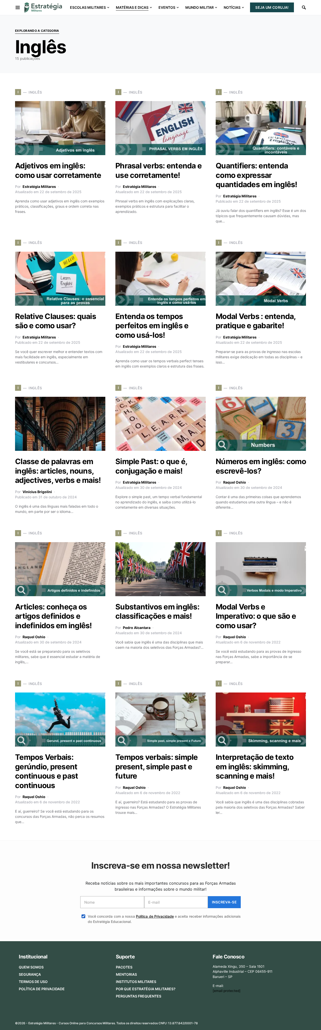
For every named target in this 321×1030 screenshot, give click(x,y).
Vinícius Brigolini (37, 492)
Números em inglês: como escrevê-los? (261, 466)
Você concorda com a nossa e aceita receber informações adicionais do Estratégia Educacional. (164, 919)
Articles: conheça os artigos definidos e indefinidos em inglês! (53, 616)
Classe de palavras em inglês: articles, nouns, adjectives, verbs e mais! (58, 471)
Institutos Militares (136, 981)
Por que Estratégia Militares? (146, 989)
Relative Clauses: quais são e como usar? (55, 321)
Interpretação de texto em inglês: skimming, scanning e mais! (255, 766)
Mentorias (126, 974)
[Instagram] (279, 1021)
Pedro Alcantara (136, 627)
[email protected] (226, 991)
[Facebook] (263, 1021)
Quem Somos (31, 967)
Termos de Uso (33, 981)
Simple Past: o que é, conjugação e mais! (151, 466)
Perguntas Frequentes (138, 996)
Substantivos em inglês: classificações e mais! (157, 611)
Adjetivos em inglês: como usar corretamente (58, 170)
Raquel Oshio (234, 482)
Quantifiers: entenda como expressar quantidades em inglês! (256, 175)
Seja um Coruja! (271, 7)
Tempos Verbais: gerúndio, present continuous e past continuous (46, 771)
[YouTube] (287, 1021)
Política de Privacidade (155, 916)
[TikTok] (303, 1021)
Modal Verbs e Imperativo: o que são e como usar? (256, 616)
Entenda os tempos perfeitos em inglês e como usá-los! (151, 325)
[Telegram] (295, 1021)
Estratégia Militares (39, 186)
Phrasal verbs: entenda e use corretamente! (158, 170)
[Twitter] (271, 1021)
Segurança (30, 974)
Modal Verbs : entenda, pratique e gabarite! (256, 321)
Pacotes (124, 967)
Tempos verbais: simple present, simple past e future (156, 766)
